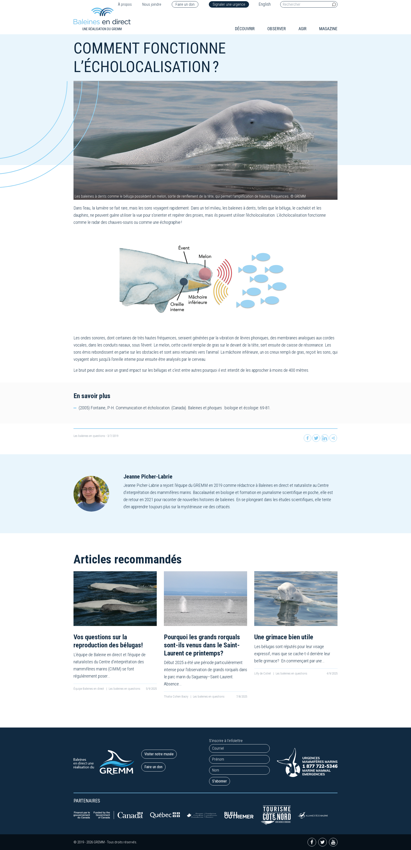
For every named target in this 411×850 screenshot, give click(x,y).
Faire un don (185, 4)
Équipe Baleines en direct (89, 688)
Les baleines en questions (89, 436)
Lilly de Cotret (263, 673)
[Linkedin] (324, 438)
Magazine (328, 28)
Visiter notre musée (159, 754)
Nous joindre (151, 4)
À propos (125, 4)
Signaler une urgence (229, 4)
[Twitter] (316, 438)
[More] (333, 438)
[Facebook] (307, 438)
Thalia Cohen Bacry (176, 696)
